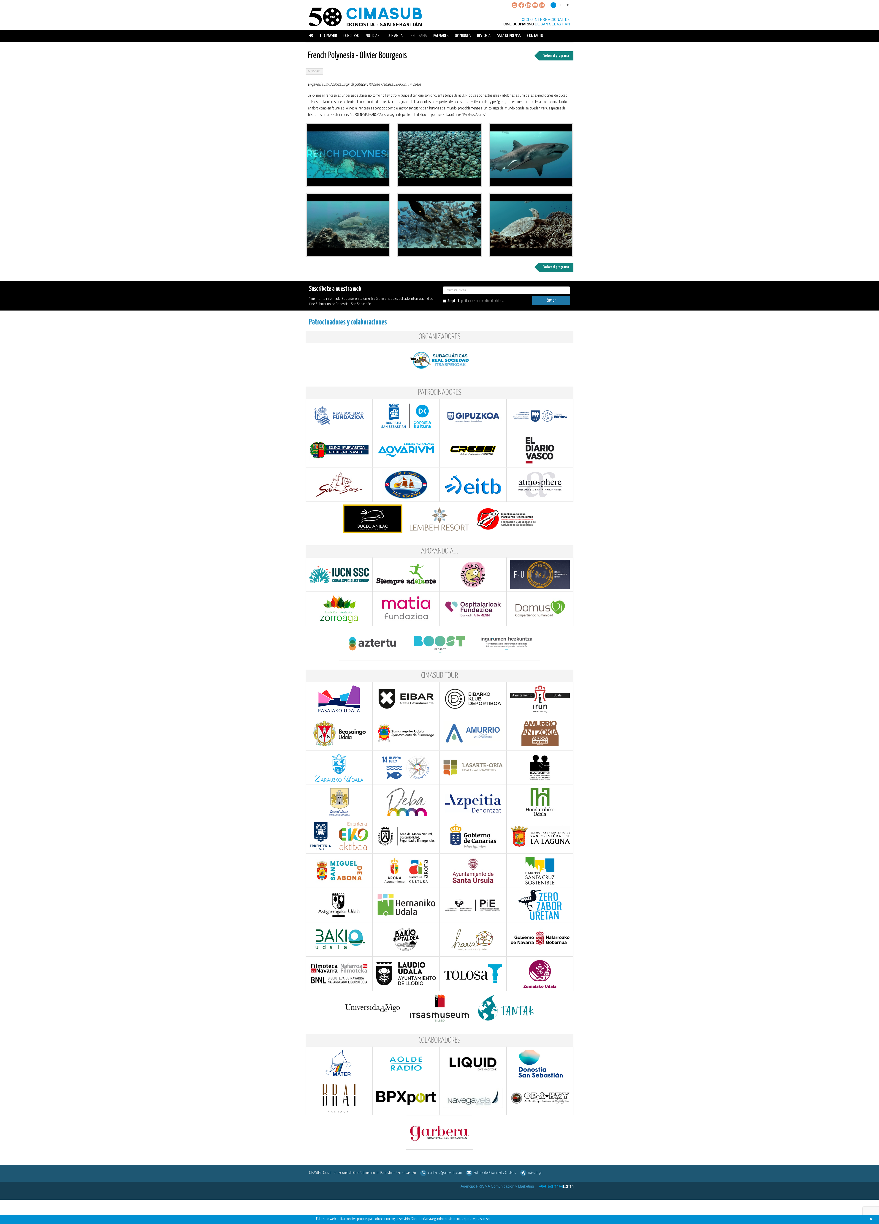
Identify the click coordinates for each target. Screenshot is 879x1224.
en (567, 5)
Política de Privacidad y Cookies (495, 1173)
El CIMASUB (328, 36)
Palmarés (440, 36)
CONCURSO (351, 36)
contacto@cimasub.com (445, 1173)
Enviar (551, 300)
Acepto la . (476, 301)
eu (560, 5)
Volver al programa (556, 56)
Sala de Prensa (509, 36)
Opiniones (463, 36)
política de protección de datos (482, 301)
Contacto (535, 36)
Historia (484, 36)
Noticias (372, 36)
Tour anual (395, 36)
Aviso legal (535, 1173)
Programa (419, 36)
